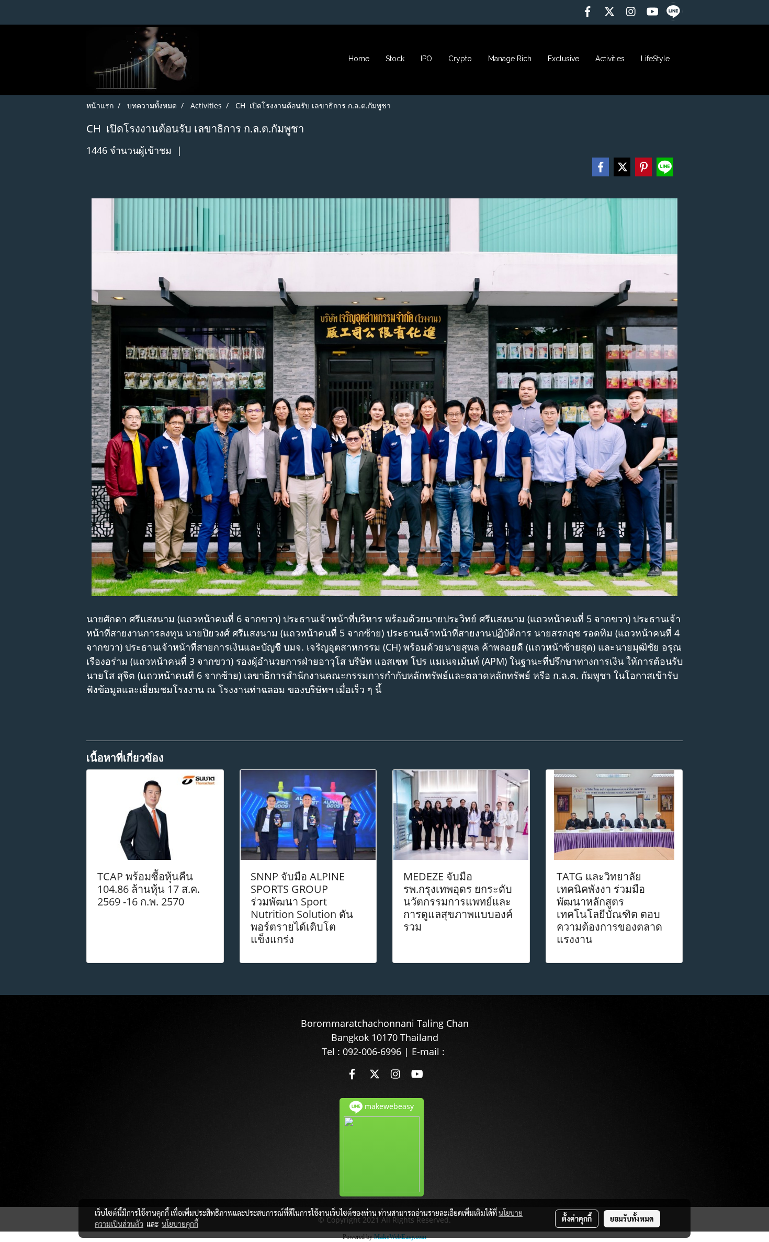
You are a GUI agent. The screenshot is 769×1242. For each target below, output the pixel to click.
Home (358, 58)
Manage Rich (509, 58)
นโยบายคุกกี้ (180, 1223)
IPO (426, 58)
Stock (395, 58)
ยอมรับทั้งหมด (632, 1218)
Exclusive (563, 58)
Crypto (460, 58)
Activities (610, 58)
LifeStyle (655, 58)
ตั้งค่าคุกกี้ (577, 1218)
